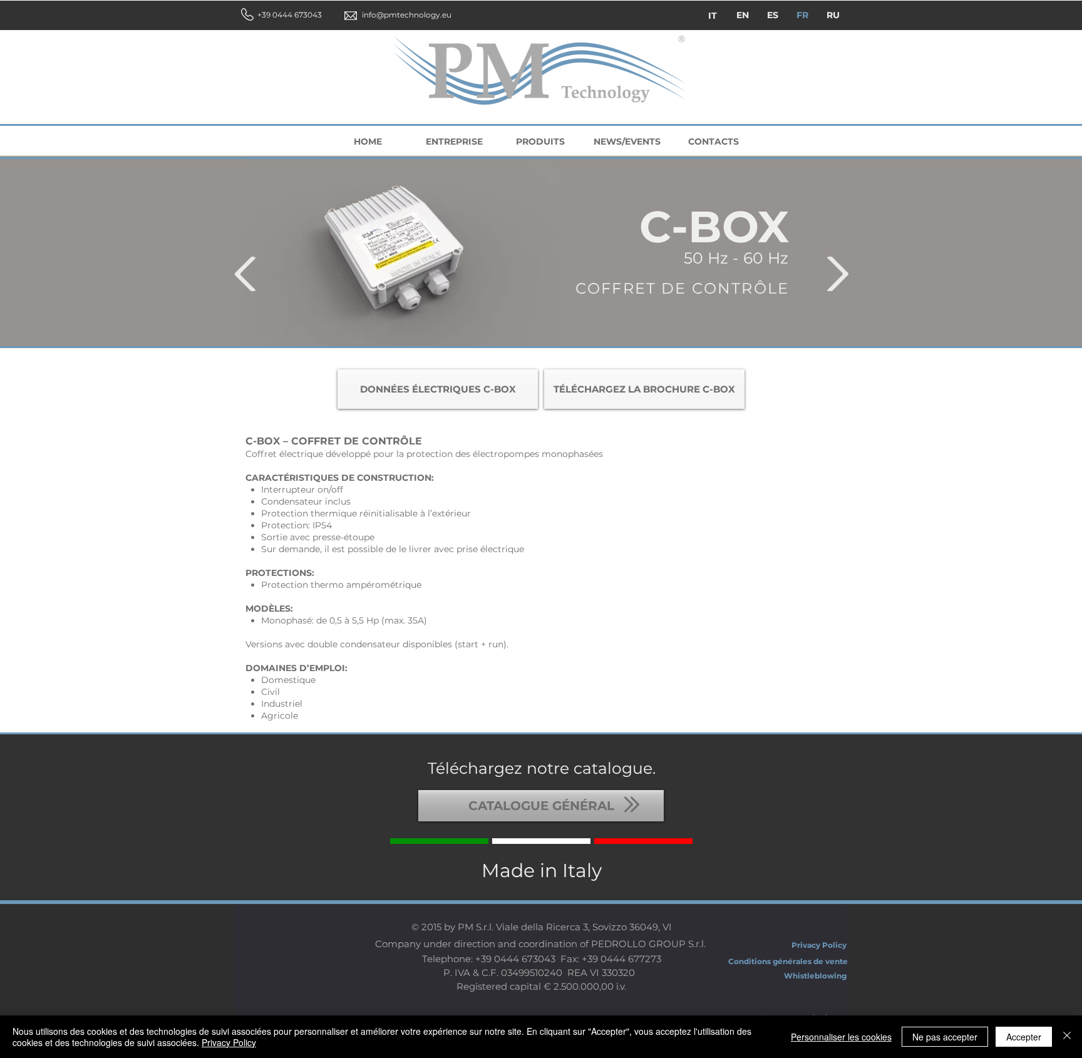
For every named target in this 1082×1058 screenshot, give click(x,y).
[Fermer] (1066, 1036)
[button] (278, 15)
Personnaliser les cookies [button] (841, 1036)
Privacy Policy (229, 1042)
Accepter (1023, 1036)
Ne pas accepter (944, 1036)
